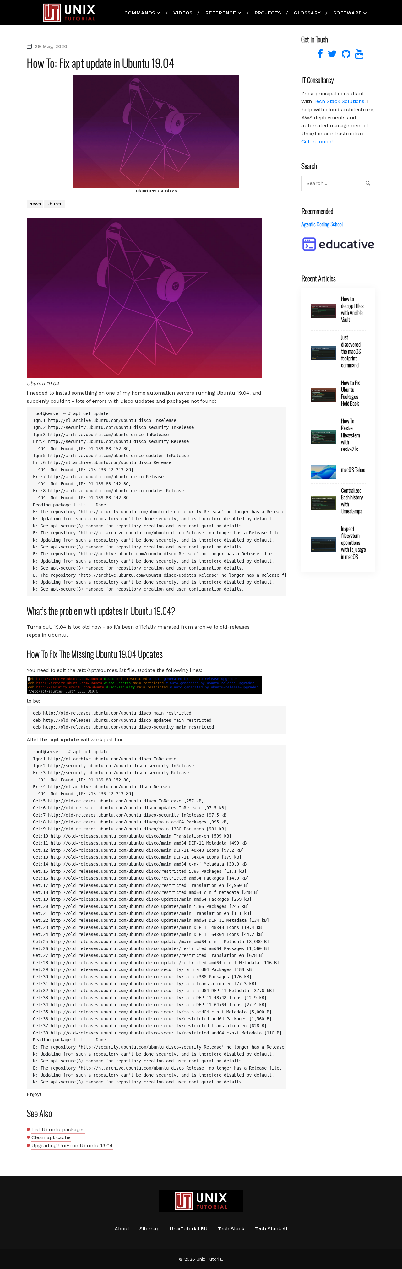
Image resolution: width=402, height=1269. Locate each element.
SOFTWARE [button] (347, 13)
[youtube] (357, 56)
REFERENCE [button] (220, 13)
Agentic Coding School (322, 224)
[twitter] (331, 56)
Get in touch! (317, 141)
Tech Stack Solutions (338, 101)
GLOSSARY (307, 13)
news (35, 203)
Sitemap (149, 1229)
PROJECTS (267, 13)
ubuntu (54, 203)
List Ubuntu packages (58, 1129)
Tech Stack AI (270, 1229)
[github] (345, 56)
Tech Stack (231, 1229)
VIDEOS (183, 13)
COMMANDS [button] (139, 13)
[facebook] (319, 56)
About (122, 1229)
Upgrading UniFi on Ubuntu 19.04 (72, 1145)
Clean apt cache (51, 1137)
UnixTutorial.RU (189, 1229)
